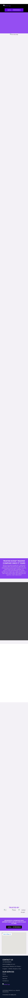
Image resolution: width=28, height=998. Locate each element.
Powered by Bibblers (9, 995)
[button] (26, 6)
